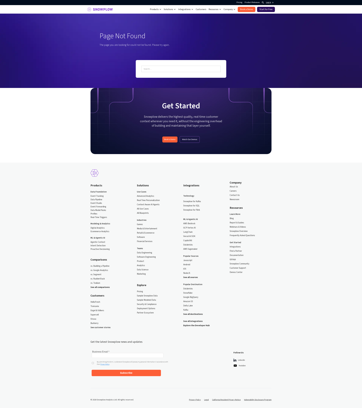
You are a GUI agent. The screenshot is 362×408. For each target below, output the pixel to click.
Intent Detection (98, 245)
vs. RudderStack (97, 278)
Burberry (94, 323)
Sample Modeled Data (146, 300)
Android (186, 264)
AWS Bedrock (189, 223)
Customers (201, 9)
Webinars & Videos (238, 227)
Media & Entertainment (147, 228)
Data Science (142, 269)
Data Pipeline (96, 199)
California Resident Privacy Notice (226, 399)
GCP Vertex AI (189, 227)
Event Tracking (97, 196)
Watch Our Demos (189, 139)
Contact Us (235, 195)
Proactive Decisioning (100, 249)
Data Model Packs (98, 210)
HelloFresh (95, 302)
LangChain (188, 232)
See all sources (190, 277)
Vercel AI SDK (189, 236)
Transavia (94, 306)
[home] (100, 9)
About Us (234, 186)
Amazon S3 (188, 301)
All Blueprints (143, 213)
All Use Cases (143, 208)
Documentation (237, 255)
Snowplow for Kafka (192, 201)
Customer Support (238, 268)
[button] (156, 9)
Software (141, 237)
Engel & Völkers (97, 310)
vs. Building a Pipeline (99, 266)
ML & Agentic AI (97, 238)
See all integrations (193, 321)
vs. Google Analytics (99, 270)
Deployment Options (146, 308)
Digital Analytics (97, 228)
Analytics (141, 265)
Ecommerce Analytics (99, 231)
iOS (184, 269)
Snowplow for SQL (191, 205)
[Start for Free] (266, 9)
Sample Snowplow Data (147, 295)
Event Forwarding (98, 206)
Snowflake (187, 293)
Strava (93, 319)
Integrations (235, 246)
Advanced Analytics (145, 196)
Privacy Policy (195, 399)
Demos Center (236, 272)
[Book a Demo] (246, 9)
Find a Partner (236, 251)
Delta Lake (188, 305)
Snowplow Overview (239, 231)
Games (140, 224)
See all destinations (193, 314)
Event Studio (96, 203)
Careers (233, 191)
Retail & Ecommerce (145, 233)
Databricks (188, 244)
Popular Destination (192, 284)
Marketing (141, 274)
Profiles (93, 213)
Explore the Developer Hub (196, 325)
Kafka (185, 310)
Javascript (187, 260)
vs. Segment (95, 274)
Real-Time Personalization (148, 200)
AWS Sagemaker (190, 249)
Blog (232, 218)
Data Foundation (98, 191)
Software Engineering (146, 257)
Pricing (239, 2)
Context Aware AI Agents (148, 204)
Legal (206, 399)
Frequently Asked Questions (242, 235)
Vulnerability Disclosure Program (258, 399)
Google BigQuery (190, 297)
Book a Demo (169, 139)
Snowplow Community (239, 263)
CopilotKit (187, 240)
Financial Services (144, 241)
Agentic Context (97, 242)
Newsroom (234, 199)
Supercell (94, 314)
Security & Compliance (147, 304)
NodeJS (186, 273)
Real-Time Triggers (98, 217)
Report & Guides (237, 222)
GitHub (233, 259)
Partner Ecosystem (145, 312)
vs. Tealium (95, 283)
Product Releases (252, 2)
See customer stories (100, 327)
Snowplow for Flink (191, 210)
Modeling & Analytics (100, 223)
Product (140, 261)
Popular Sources (191, 256)
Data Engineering (144, 252)
